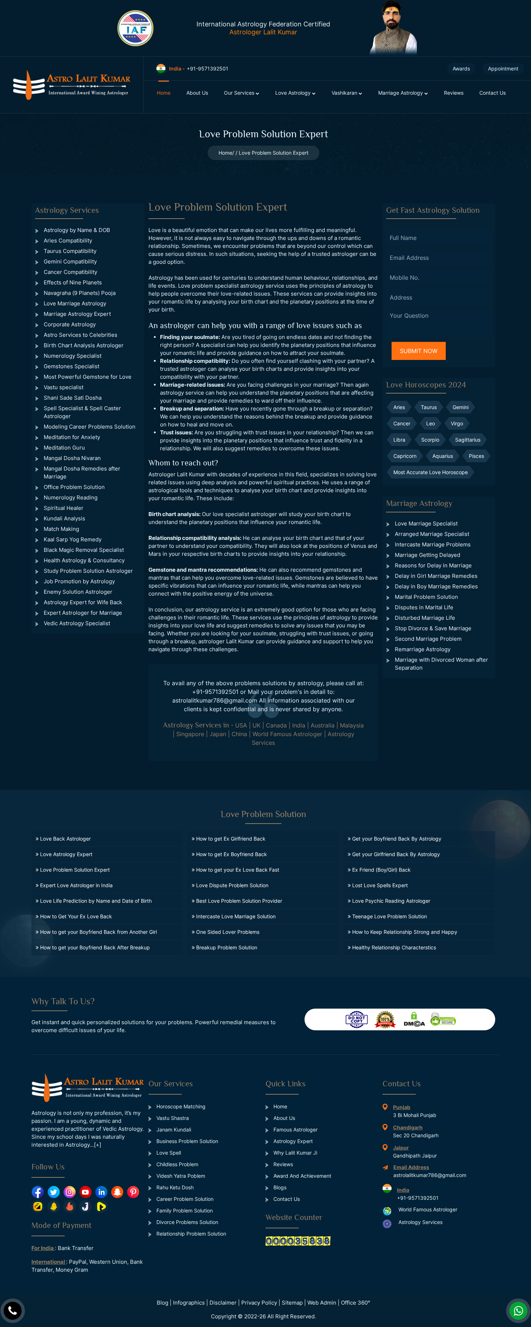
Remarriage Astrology (422, 649)
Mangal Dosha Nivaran (72, 458)
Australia (322, 725)
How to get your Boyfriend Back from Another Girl (98, 932)
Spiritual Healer (63, 507)
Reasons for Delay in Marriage (433, 565)
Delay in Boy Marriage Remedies (436, 586)
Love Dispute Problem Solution (231, 885)
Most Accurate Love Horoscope (430, 472)
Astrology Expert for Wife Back (83, 602)
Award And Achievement (301, 1176)
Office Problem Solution (74, 487)
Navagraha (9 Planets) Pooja (80, 292)
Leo (430, 423)
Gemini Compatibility (70, 261)
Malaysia (352, 725)
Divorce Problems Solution (186, 1222)
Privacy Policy (259, 1302)
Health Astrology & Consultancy (84, 560)
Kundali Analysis (64, 518)
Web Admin (321, 1302)
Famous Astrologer (295, 1129)
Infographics (189, 1302)
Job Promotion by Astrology (79, 581)
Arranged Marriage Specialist (432, 534)
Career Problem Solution (184, 1199)
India (298, 725)
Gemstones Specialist (71, 366)
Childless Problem (176, 1164)
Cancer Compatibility (70, 272)
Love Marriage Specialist (426, 523)
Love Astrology (293, 93)
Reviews (453, 93)
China (239, 734)
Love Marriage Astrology (75, 303)
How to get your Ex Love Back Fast (237, 870)
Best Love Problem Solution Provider (238, 901)
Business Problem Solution (186, 1141)
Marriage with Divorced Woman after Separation (441, 663)
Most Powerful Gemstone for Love (87, 376)
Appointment (503, 68)
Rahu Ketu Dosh (174, 1187)
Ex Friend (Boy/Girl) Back (381, 870)
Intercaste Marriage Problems (433, 544)
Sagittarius (467, 440)
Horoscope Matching (180, 1106)
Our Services (240, 93)
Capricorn (404, 456)
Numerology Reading (71, 497)
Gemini (461, 407)
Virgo (457, 423)
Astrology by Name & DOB (77, 230)
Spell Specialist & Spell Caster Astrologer (82, 412)
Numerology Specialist (73, 355)
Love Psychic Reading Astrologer (390, 901)
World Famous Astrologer (287, 734)
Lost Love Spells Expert (379, 885)
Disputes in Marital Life (424, 607)
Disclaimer (223, 1302)
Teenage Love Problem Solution (389, 916)
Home (163, 93)
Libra (399, 440)
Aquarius (442, 456)
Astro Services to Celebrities (80, 334)
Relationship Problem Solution (190, 1234)
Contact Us (492, 93)
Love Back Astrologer (65, 839)
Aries (399, 407)
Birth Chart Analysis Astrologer (84, 345)
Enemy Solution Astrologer (78, 591)
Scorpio (430, 440)
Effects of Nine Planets (73, 282)
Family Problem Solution (184, 1210)
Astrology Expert (292, 1141)
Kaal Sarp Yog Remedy (73, 539)
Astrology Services (420, 1222)
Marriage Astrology (401, 93)
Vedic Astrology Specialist (77, 623)
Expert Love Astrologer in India (76, 885)
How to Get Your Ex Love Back (75, 916)
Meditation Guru (64, 447)
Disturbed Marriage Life (425, 617)
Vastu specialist (63, 387)
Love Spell (168, 1153)
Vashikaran (345, 93)
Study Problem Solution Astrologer (88, 570)
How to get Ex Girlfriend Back (230, 839)
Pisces (476, 456)
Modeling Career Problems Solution (89, 426)
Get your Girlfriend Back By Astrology (395, 854)
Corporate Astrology (70, 324)
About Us (197, 93)
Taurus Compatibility (70, 251)
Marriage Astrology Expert (77, 313)
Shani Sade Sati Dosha (73, 397)
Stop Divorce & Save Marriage (433, 628)
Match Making (61, 528)
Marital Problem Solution (426, 596)
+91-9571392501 (215, 691)
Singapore (190, 734)
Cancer (401, 423)
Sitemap (292, 1302)
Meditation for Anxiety (72, 437)
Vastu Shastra (172, 1118)
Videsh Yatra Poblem (180, 1176)
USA (241, 725)
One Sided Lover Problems (227, 932)
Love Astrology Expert (65, 854)
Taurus (429, 407)
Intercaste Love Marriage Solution (235, 916)
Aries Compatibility (68, 240)
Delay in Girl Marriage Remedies (436, 575)
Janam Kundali (173, 1129)
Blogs (279, 1187)
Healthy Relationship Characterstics (393, 947)
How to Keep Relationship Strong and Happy (404, 932)
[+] (97, 1144)
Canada (276, 725)
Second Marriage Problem (428, 638)
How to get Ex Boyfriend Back (231, 854)
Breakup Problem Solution (226, 947)
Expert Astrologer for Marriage (83, 612)
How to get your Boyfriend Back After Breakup (94, 947)
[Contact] (12, 1310)
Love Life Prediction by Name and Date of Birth (95, 901)
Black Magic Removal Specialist (84, 549)
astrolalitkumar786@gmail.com (214, 700)
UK (256, 725)
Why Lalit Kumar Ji (294, 1153)
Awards (461, 68)
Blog (162, 1302)
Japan (218, 734)
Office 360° (355, 1302)
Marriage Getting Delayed (427, 554)
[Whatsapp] (518, 1310)
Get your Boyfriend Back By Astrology (396, 839)
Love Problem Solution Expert (74, 870)
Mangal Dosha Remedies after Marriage (82, 472)
